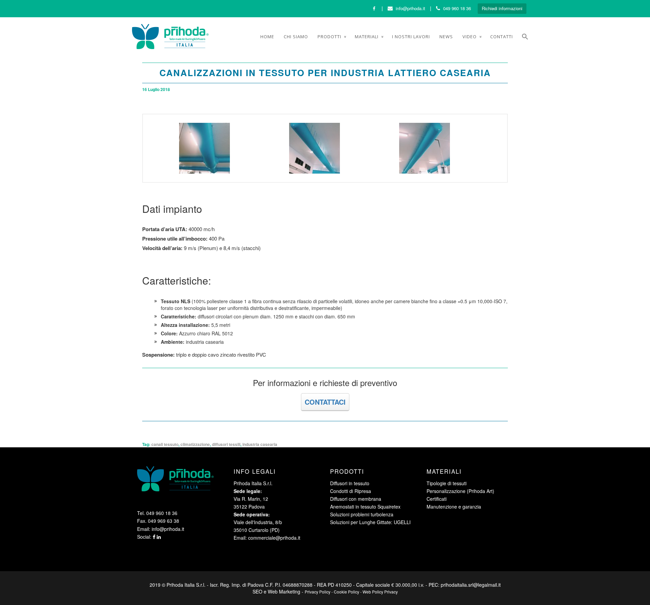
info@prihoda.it (410, 8)
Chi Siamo (296, 36)
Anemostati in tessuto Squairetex (365, 506)
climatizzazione (195, 444)
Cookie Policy (346, 592)
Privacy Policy (317, 592)
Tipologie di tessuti (447, 483)
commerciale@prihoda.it (274, 537)
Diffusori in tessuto (349, 483)
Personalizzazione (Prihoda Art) (460, 491)
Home (267, 36)
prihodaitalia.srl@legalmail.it (471, 584)
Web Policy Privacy (380, 592)
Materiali (366, 36)
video (469, 36)
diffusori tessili (226, 444)
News (446, 36)
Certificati (437, 498)
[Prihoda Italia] (170, 36)
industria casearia (259, 444)
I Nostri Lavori (411, 36)
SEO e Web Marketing (276, 591)
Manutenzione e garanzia (454, 506)
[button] (525, 37)
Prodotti (329, 36)
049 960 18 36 (457, 8)
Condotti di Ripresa (350, 491)
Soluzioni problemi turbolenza (361, 514)
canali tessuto (164, 444)
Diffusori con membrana (355, 498)
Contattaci (325, 402)
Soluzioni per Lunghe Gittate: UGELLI (370, 522)
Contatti (501, 36)
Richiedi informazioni (502, 8)
